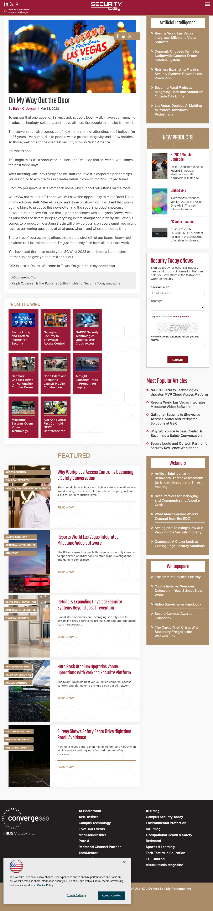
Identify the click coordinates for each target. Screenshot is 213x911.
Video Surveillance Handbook (178, 604)
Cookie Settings (76, 895)
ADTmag (153, 811)
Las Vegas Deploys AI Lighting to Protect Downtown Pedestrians (178, 110)
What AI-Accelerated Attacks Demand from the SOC (176, 516)
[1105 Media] (19, 833)
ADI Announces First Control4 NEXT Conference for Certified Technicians (55, 429)
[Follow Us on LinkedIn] (6, 4)
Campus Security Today (164, 817)
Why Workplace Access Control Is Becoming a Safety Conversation (95, 475)
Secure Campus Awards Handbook (173, 616)
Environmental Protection (166, 823)
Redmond (153, 841)
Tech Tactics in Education (165, 853)
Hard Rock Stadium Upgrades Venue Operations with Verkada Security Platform (94, 670)
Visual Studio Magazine (164, 865)
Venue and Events (17, 666)
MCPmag (153, 829)
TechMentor (88, 853)
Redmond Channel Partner (100, 847)
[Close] (124, 862)
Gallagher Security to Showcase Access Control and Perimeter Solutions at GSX (54, 343)
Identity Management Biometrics (27, 488)
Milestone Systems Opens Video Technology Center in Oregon (22, 429)
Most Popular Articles (166, 381)
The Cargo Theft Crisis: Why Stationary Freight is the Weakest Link (177, 631)
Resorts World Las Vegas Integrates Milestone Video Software (87, 540)
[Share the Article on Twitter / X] (129, 36)
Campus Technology (95, 823)
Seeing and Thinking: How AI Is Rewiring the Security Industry (179, 530)
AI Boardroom (90, 811)
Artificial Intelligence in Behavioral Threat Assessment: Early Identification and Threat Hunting (179, 480)
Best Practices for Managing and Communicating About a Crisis (177, 500)
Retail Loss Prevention (20, 601)
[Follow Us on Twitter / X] (12, 4)
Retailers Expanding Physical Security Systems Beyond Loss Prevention (89, 605)
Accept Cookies (111, 895)
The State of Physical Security (178, 577)
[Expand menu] (207, 5)
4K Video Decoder (182, 222)
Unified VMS (178, 190)
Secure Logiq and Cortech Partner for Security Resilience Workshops (21, 341)
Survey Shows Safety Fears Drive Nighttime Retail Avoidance (94, 735)
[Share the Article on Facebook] (116, 36)
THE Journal (155, 859)
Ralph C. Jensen (24, 109)
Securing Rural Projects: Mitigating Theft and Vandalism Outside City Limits (179, 91)
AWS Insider (88, 817)
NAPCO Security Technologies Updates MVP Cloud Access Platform (87, 339)
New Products (177, 138)
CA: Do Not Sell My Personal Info (166, 889)
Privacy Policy (181, 316)
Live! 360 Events (92, 829)
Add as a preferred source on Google (19, 11)
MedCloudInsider (92, 835)
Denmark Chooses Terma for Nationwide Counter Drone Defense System (23, 383)
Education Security (18, 731)
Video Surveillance (18, 674)
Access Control (16, 472)
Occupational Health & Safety (169, 835)
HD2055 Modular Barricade (182, 157)
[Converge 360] (25, 819)
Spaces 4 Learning (160, 847)
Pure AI (84, 841)
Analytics (11, 553)
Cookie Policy (45, 885)
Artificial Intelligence (20, 545)
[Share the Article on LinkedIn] (122, 36)
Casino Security (16, 537)
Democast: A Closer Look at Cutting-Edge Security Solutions (180, 543)
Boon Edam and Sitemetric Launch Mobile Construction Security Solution (55, 385)
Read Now (65, 507)
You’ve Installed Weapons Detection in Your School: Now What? (178, 590)
